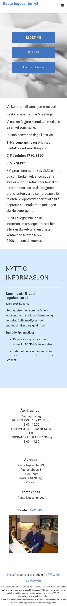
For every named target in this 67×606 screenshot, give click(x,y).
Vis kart (31, 482)
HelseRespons (16, 574)
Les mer (11, 360)
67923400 (36, 510)
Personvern (33, 581)
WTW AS (54, 574)
